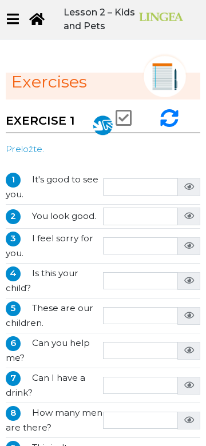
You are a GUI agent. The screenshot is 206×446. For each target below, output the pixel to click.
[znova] (171, 118)
